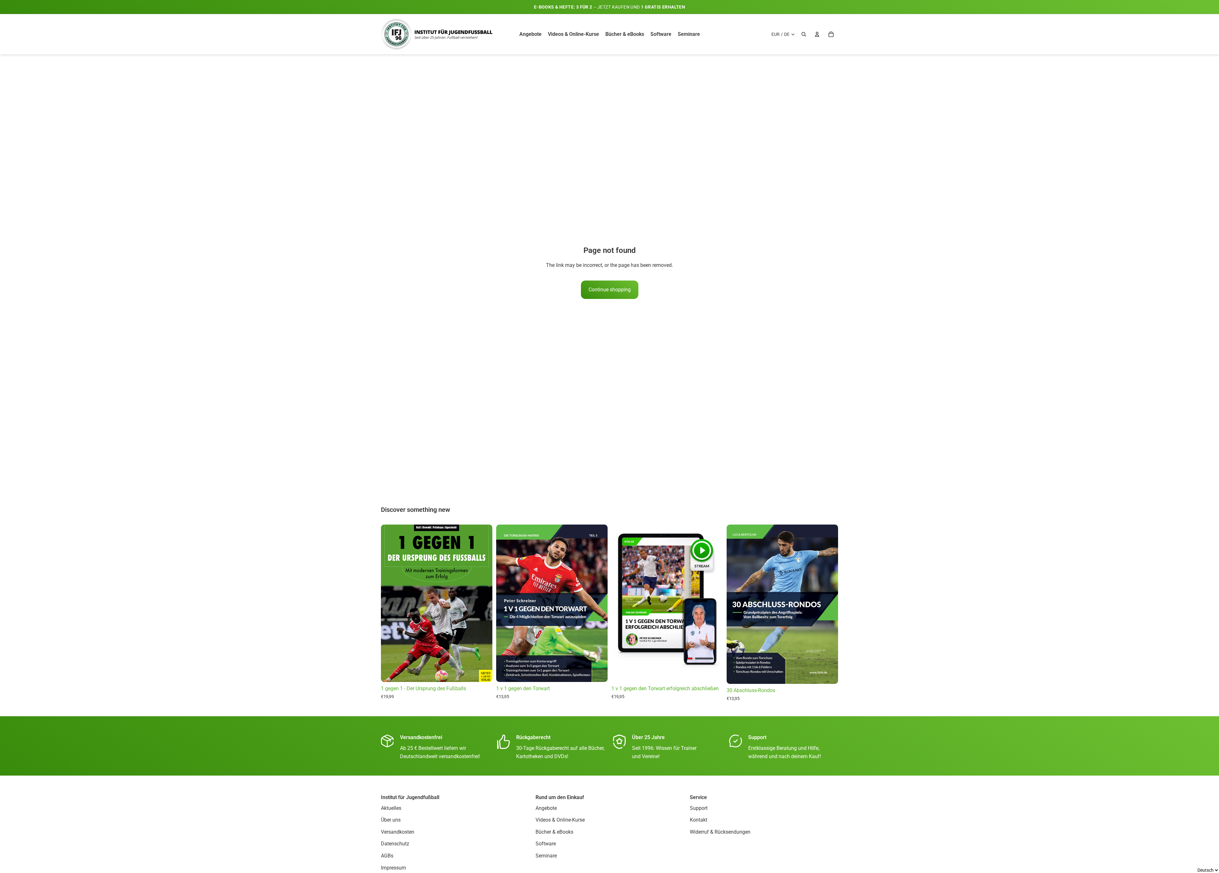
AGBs (387, 856)
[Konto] (817, 34)
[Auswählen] (482, 672)
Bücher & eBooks (554, 832)
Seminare (546, 856)
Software (546, 844)
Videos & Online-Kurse (560, 820)
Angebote (546, 808)
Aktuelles (391, 808)
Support (699, 808)
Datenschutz (395, 844)
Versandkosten (397, 832)
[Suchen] (804, 34)
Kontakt (698, 820)
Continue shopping (610, 290)
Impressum (393, 868)
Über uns (391, 820)
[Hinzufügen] (713, 672)
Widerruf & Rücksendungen (720, 832)
